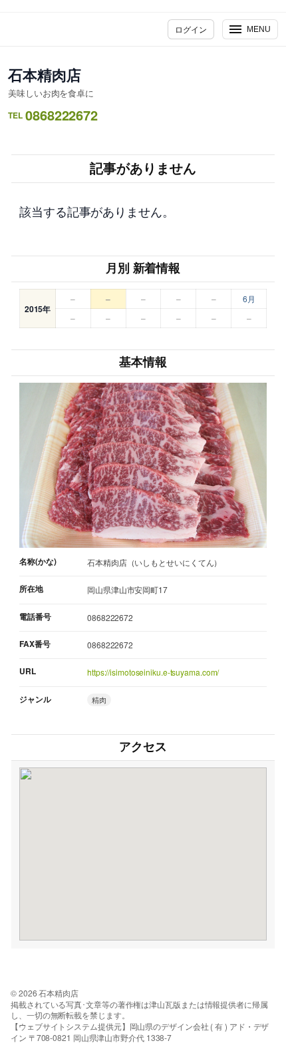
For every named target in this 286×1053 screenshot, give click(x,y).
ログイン (191, 29)
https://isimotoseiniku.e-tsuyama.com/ (153, 672)
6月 (249, 298)
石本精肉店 (44, 74)
